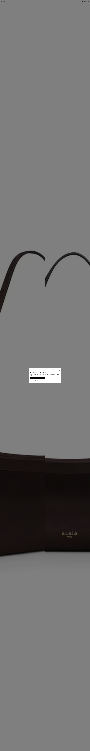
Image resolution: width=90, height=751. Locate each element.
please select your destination (50, 380)
